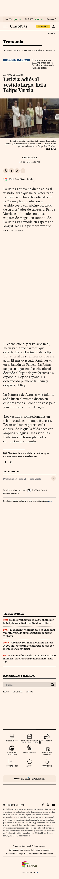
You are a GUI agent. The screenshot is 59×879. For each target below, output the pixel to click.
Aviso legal (26, 846)
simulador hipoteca (29, 741)
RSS (26, 854)
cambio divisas (29, 752)
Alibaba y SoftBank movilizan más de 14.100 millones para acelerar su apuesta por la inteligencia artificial (28, 645)
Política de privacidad (40, 850)
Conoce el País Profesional (29, 778)
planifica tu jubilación (12, 753)
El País (52, 33)
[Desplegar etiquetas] (53, 478)
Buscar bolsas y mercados (19, 676)
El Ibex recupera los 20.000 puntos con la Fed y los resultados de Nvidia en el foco (43, 64)
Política (40, 50)
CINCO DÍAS (29, 157)
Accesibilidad (12, 854)
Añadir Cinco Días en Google (21, 179)
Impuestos (28, 50)
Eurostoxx (17, 692)
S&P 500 (29, 19)
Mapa (21, 854)
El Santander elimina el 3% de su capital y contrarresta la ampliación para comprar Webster (29, 633)
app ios (29, 766)
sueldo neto (46, 741)
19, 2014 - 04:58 (29, 162)
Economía (13, 42)
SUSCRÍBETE (43, 26)
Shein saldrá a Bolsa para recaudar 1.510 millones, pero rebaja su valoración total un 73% (29, 658)
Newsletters (34, 854)
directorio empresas (47, 753)
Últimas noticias (13, 614)
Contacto (17, 846)
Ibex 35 (8, 19)
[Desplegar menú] (5, 26)
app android (47, 766)
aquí (50, 501)
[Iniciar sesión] (53, 26)
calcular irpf (12, 741)
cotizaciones (12, 766)
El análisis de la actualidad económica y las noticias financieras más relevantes (26, 455)
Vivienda (8, 50)
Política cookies (38, 846)
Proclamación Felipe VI (14, 479)
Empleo (17, 50)
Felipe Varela (35, 479)
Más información (10, 493)
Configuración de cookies (19, 850)
